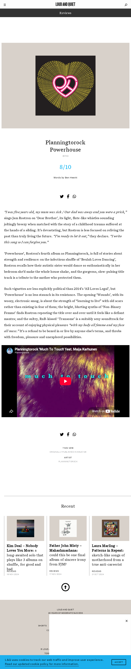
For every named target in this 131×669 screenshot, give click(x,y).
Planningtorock (68, 461)
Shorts (42, 625)
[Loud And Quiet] (65, 4)
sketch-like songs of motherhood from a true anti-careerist (108, 554)
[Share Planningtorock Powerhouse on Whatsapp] (74, 197)
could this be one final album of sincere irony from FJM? (67, 554)
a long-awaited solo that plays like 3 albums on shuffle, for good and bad (25, 557)
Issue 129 (81, 452)
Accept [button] (119, 662)
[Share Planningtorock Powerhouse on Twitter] (62, 197)
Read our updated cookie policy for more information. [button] (42, 664)
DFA (65, 156)
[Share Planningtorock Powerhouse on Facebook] (68, 197)
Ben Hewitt (71, 177)
